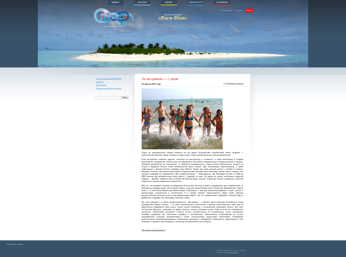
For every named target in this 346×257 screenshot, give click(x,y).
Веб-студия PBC (232, 252)
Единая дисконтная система (108, 88)
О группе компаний (225, 10)
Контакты (239, 10)
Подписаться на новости (234, 83)
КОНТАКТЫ (101, 85)
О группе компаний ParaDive (109, 79)
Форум (249, 10)
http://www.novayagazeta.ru (153, 230)
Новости (99, 82)
